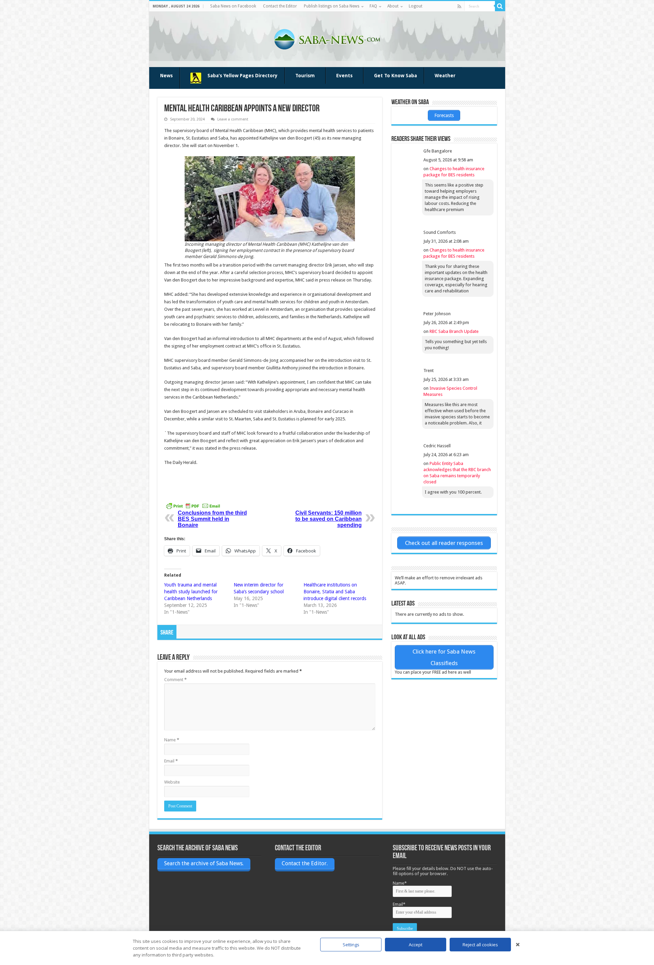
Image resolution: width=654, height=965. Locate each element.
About (393, 6)
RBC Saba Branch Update (454, 331)
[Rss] (459, 6)
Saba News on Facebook (233, 6)
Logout (415, 6)
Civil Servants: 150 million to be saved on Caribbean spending (328, 519)
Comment (175, 679)
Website (172, 782)
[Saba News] (327, 38)
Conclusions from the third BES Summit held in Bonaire (212, 519)
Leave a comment (232, 119)
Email (171, 760)
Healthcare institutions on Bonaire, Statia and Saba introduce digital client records (334, 591)
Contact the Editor (280, 6)
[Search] (500, 6)
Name (171, 739)
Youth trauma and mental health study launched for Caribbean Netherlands (191, 591)
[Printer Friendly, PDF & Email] (193, 506)
